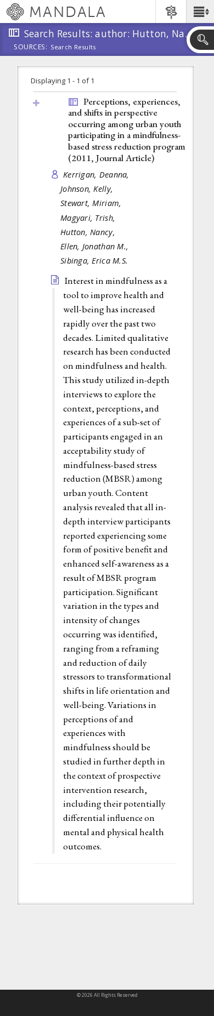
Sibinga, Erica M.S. (94, 260)
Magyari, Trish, (88, 218)
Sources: (31, 48)
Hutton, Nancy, (88, 232)
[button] (200, 11)
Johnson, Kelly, (87, 189)
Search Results (73, 47)
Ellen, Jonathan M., (95, 246)
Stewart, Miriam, (92, 203)
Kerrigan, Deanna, (97, 174)
